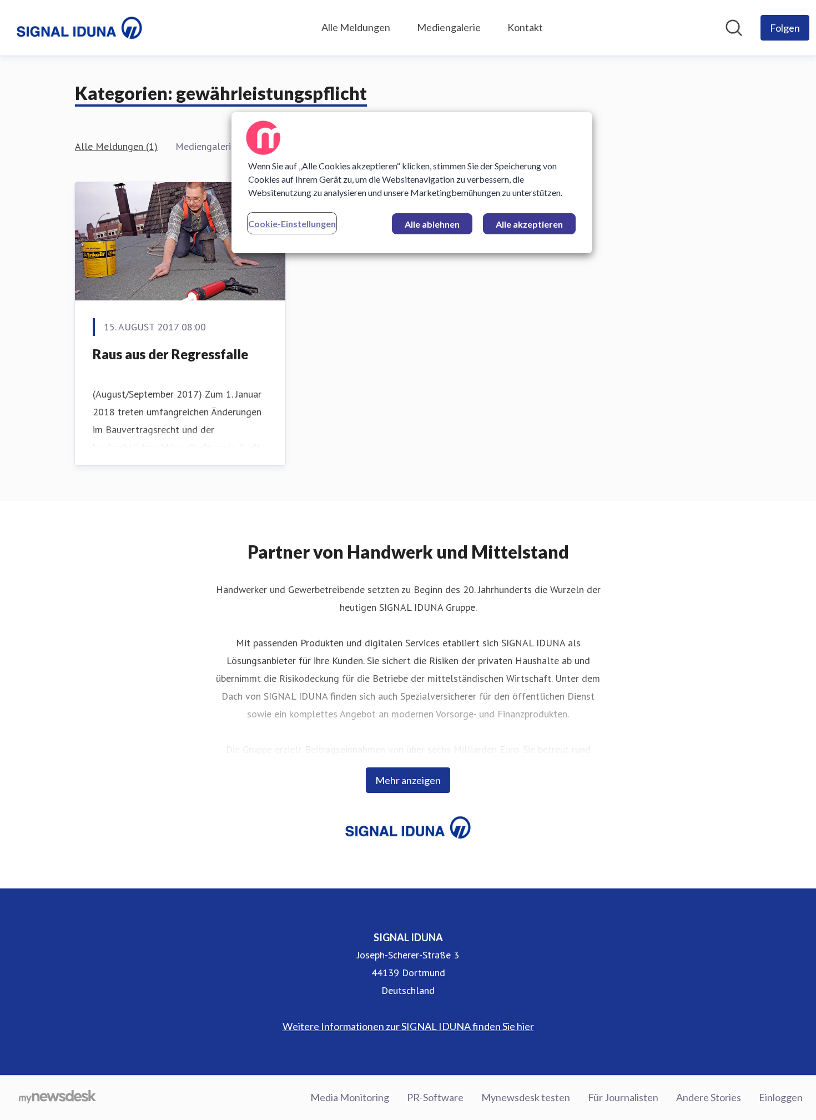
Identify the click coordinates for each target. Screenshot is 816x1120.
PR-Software (435, 1097)
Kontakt (525, 27)
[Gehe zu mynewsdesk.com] (57, 1098)
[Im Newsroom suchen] (734, 28)
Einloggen (781, 1097)
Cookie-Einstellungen (292, 223)
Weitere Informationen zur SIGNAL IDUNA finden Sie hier (408, 1026)
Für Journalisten (623, 1097)
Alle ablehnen (432, 224)
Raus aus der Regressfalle (170, 354)
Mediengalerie (449, 27)
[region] (411, 182)
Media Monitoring (349, 1097)
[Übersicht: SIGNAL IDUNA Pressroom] (79, 28)
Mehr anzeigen (408, 780)
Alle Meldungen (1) (116, 146)
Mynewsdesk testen (525, 1097)
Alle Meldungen (355, 27)
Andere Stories (708, 1097)
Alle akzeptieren (529, 224)
